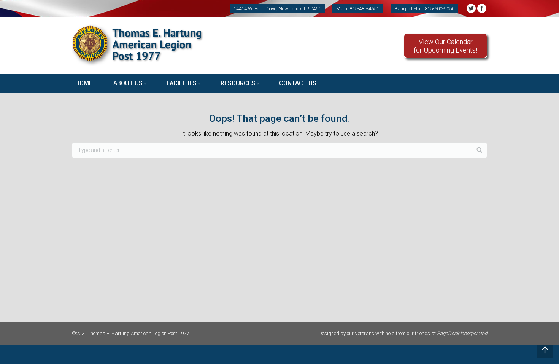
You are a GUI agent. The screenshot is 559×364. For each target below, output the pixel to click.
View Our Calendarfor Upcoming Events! (445, 46)
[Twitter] (471, 8)
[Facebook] (481, 8)
